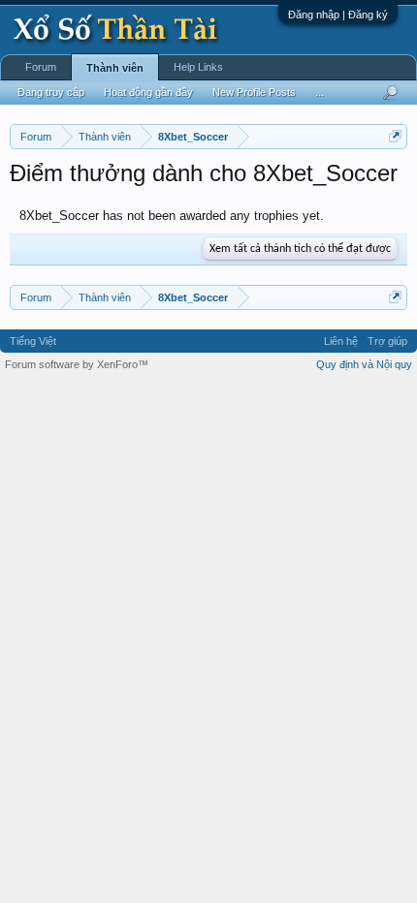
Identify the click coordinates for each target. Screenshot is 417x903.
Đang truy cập (50, 92)
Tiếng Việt (33, 341)
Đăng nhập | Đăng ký (338, 14)
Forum (40, 67)
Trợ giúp (387, 341)
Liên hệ (341, 341)
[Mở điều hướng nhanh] (395, 136)
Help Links (198, 67)
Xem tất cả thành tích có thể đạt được (300, 249)
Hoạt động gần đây (148, 92)
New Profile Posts (254, 92)
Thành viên (115, 68)
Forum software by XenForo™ (76, 364)
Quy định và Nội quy (364, 364)
